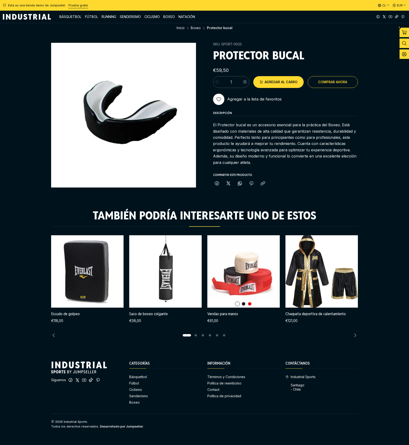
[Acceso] (404, 54)
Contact (213, 390)
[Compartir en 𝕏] (228, 183)
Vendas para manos (222, 313)
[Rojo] (249, 303)
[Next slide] (354, 335)
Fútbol (134, 383)
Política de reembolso (224, 383)
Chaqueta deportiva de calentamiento (315, 313)
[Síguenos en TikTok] (397, 17)
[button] (186, 335)
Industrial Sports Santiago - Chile (303, 383)
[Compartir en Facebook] (217, 183)
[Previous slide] (54, 335)
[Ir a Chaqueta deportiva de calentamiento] (321, 271)
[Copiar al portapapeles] (263, 183)
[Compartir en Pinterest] (251, 183)
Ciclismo (135, 390)
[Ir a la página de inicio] (27, 17)
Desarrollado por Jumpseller (121, 426)
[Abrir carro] (404, 32)
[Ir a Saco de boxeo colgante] (165, 271)
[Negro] (243, 303)
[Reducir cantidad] (217, 82)
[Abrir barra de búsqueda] (404, 43)
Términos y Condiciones (226, 377)
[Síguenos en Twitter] (384, 17)
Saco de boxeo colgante (148, 313)
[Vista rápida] (115, 271)
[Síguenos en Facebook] (378, 17)
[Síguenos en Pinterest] (403, 17)
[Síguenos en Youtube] (390, 17)
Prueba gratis (78, 5)
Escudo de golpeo (65, 313)
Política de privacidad (224, 396)
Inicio (181, 28)
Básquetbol (138, 377)
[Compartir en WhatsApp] (240, 183)
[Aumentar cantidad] (245, 82)
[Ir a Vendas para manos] (243, 271)
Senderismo (138, 396)
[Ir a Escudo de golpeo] (87, 271)
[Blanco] (237, 303)
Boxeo (196, 28)
